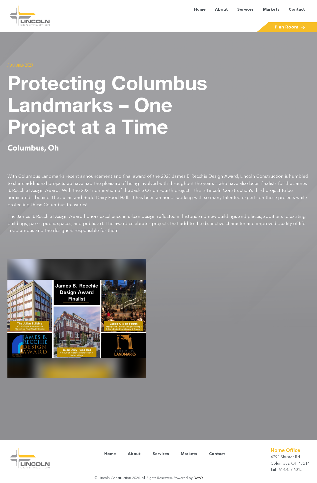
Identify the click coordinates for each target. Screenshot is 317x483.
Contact (297, 10)
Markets (271, 10)
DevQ (198, 478)
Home (200, 10)
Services (245, 10)
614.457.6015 (290, 470)
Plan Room (286, 27)
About (221, 10)
